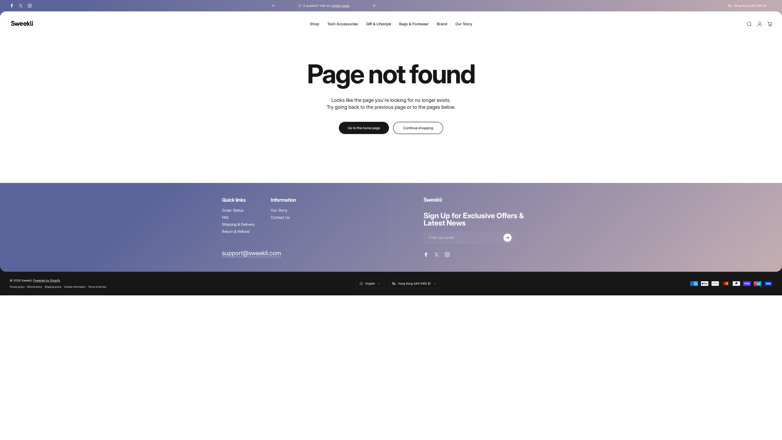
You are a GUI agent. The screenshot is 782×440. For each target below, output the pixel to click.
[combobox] (750, 5)
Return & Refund (235, 231)
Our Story (279, 210)
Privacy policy (17, 286)
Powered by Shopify (46, 280)
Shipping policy (53, 286)
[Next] (373, 5)
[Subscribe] (507, 238)
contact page (340, 5)
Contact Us (280, 217)
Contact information (75, 286)
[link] (251, 253)
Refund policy (34, 286)
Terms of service (97, 286)
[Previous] (273, 5)
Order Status (233, 210)
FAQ (225, 217)
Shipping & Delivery (238, 224)
